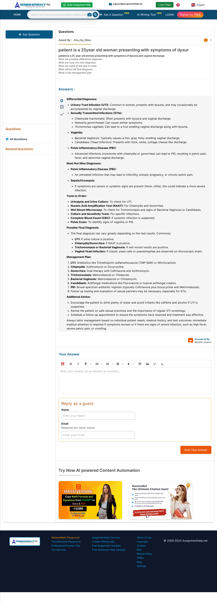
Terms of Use (144, 537)
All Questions (18, 139)
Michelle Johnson (202, 342)
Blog (139, 561)
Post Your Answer (195, 450)
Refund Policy (144, 553)
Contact (141, 545)
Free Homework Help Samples (108, 549)
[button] (62, 364)
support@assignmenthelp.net (128, 4)
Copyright (142, 541)
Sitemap (141, 566)
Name (65, 409)
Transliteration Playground (66, 541)
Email (64, 423)
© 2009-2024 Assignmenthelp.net (186, 540)
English (201, 4)
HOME (17, 14)
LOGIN (169, 14)
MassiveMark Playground (66, 537)
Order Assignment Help (79, 5)
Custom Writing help (103, 541)
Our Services (59, 549)
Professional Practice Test (66, 545)
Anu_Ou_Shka (82, 40)
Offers (140, 557)
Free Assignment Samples (106, 545)
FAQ (139, 549)
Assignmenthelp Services (106, 537)
